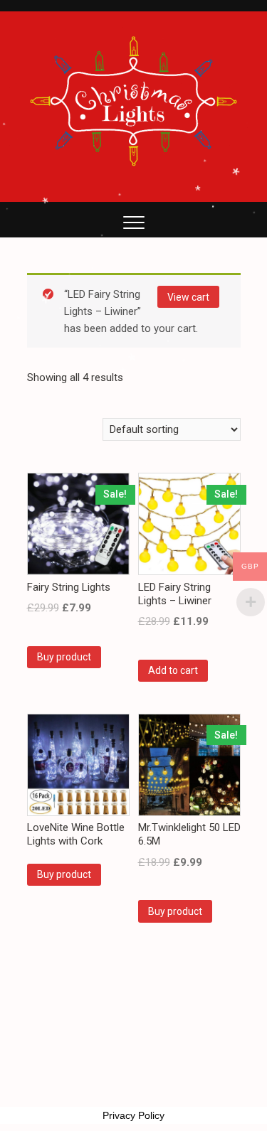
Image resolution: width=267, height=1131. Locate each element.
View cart (188, 297)
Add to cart (173, 670)
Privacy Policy (133, 1115)
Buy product (64, 657)
